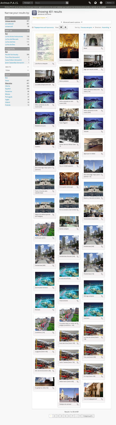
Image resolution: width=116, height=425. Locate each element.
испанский (9, 26)
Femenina (8, 91)
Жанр (7, 74)
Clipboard (90, 3)
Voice (7, 81)
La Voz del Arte (10, 42)
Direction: (98, 27)
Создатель (10, 48)
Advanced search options (71, 22)
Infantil (7, 102)
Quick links (101, 3)
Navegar (27, 3)
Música (7, 94)
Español (8, 89)
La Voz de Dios (10, 45)
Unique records (10, 21)
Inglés (7, 100)
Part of (8, 30)
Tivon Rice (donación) (12, 57)
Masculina (8, 83)
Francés (7, 105)
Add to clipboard (53, 64)
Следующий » (88, 416)
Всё (6, 34)
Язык (95, 3)
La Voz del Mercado (11, 39)
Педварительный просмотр (44, 27)
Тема (7, 70)
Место (8, 66)
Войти (109, 3)
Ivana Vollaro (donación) (13, 60)
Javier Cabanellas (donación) (14, 63)
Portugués (8, 97)
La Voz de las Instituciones (14, 36)
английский (9, 24)
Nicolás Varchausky (11, 55)
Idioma (7, 86)
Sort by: (77, 27)
